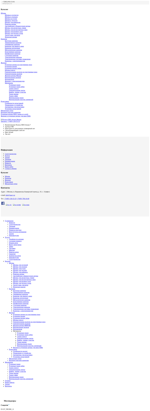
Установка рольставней (13, 109)
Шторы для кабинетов (12, 22)
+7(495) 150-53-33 (10, 199)
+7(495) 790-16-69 (23, 199)
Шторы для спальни (20, 267)
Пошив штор (13, 243)
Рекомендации (10, 161)
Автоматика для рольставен (14, 107)
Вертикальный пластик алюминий (21, 99)
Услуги (7, 156)
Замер (11, 246)
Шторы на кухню (11, 19)
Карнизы (4, 39)
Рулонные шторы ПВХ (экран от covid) (14, 114)
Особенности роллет (20, 351)
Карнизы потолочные (12, 48)
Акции (7, 157)
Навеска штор (14, 252)
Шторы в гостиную (11, 15)
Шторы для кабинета (20, 272)
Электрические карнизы (13, 57)
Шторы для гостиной (20, 265)
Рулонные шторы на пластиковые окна (18, 65)
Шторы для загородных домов (15, 28)
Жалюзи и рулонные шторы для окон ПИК (16, 116)
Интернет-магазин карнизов (11, 112)
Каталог (8, 261)
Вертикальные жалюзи (13, 77)
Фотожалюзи (9, 79)
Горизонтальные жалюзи (13, 74)
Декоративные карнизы (13, 42)
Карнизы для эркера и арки (14, 46)
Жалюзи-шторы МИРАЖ (21, 325)
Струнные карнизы (11, 55)
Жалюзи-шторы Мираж (13, 76)
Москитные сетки (7, 110)
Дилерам (8, 159)
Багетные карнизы (11, 41)
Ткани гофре (13, 96)
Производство (14, 235)
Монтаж (12, 250)
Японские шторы (11, 37)
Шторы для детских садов (14, 33)
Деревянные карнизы (12, 44)
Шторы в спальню (11, 17)
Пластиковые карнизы (13, 52)
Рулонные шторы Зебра (13, 68)
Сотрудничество (10, 154)
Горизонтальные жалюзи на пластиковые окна (21, 72)
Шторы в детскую (11, 20)
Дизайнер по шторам (16, 239)
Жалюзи (4, 63)
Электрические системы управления (17, 59)
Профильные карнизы (12, 54)
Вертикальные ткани (16, 98)
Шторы (3, 13)
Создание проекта (15, 241)
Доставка (12, 248)
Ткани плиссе (14, 88)
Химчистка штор (15, 256)
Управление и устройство (14, 105)
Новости (8, 163)
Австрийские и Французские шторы (17, 26)
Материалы (9, 83)
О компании (9, 221)
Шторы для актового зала (14, 31)
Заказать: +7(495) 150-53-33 (10, 121)
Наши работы (9, 382)
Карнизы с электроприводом (15, 61)
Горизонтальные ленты (17, 90)
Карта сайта (9, 167)
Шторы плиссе (10, 70)
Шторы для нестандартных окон (16, 30)
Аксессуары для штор (12, 35)
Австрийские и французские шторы (25, 276)
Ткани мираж (13, 94)
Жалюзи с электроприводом (14, 81)
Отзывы (8, 381)
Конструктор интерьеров (17, 232)
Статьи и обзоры (11, 168)
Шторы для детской (20, 270)
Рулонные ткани (14, 85)
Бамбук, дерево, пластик (17, 92)
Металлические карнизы (13, 50)
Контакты (8, 165)
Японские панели (19, 287)
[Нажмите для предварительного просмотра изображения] (11, 119)
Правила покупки (15, 230)
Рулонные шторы (11, 66)
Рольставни (5, 101)
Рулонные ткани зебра (16, 87)
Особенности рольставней (14, 103)
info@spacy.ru (10, 195)
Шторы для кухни (19, 268)
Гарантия (12, 254)
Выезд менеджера (15, 245)
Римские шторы (10, 24)
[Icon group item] (136, 5)
